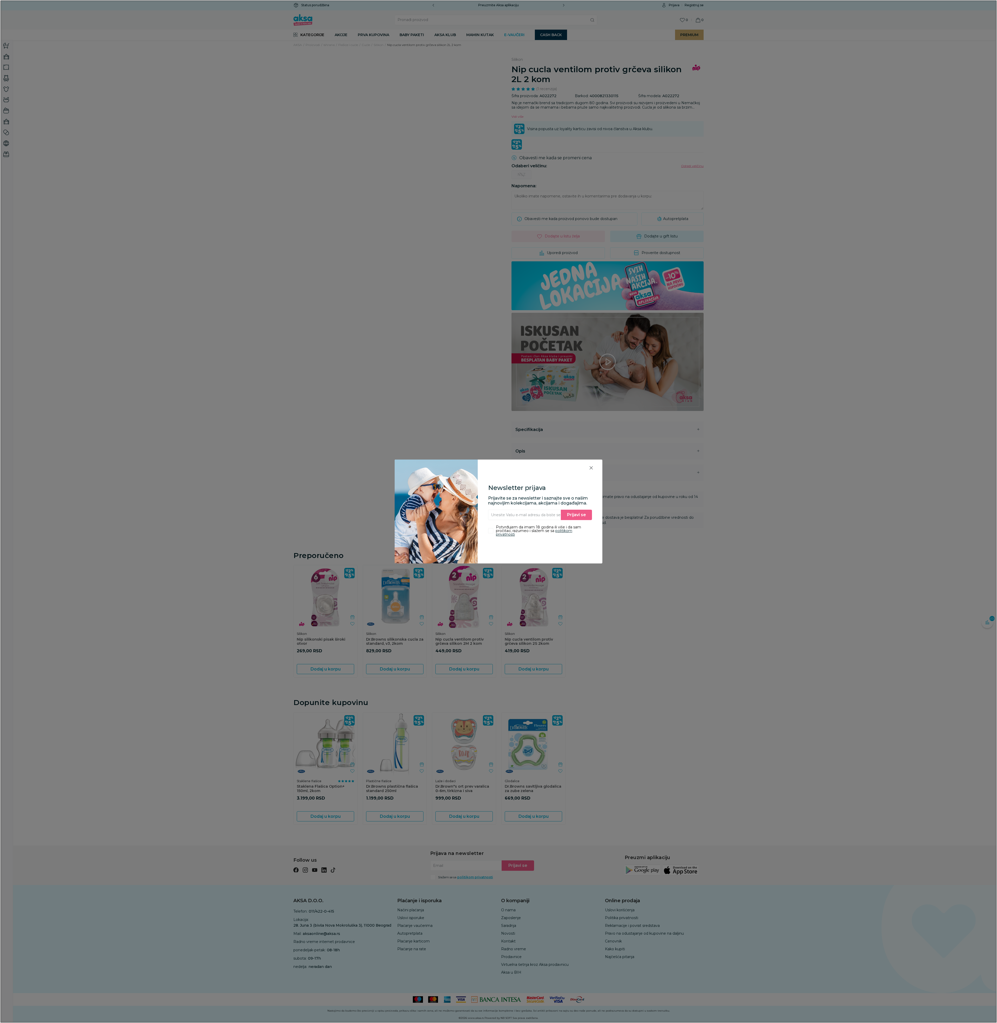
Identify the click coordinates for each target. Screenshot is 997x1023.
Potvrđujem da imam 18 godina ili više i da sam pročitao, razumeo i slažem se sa (538, 530)
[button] (591, 467)
